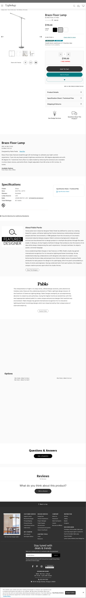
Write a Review (43, 491)
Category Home (4, 10)
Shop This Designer (32, 270)
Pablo (57, 18)
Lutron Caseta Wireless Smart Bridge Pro (74, 539)
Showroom (55, 519)
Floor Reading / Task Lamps (22, 10)
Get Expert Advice (28, 537)
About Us (54, 516)
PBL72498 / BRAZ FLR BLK (21, 378)
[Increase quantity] (68, 54)
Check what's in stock (70, 37)
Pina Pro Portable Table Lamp (71, 534)
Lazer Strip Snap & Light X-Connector (73, 532)
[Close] (83, 592)
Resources (40, 539)
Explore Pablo (43, 311)
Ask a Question (43, 456)
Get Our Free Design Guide (11, 537)
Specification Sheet (63, 192)
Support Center (28, 516)
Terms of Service (32, 561)
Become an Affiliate (57, 525)
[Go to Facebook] (33, 566)
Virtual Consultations (43, 519)
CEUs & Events (41, 525)
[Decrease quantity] (61, 54)
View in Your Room (42, 530)
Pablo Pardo (50, 18)
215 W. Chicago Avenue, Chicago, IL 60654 (43, 582)
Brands (65, 521)
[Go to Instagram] (41, 566)
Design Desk (41, 516)
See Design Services (54, 118)
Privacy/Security (28, 523)
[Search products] (74, 5)
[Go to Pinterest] (25, 64)
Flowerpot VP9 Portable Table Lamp (73, 529)
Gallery (66, 519)
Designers (66, 523)
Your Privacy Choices (29, 525)
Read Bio (22, 151)
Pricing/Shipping (28, 521)
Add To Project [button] (64, 75)
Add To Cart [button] (64, 69)
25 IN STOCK (48, 37)
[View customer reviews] (49, 566)
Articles (66, 516)
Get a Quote (27, 534)
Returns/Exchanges (28, 519)
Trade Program (41, 523)
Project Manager (42, 521)
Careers (54, 523)
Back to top (43, 504)
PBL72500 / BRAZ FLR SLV (64, 378)
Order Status (27, 528)
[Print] (36, 64)
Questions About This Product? (74, 117)
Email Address (30, 555)
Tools (39, 537)
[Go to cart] (83, 5)
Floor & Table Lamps (12, 10)
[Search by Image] (78, 6)
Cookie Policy (7, 596)
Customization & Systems (44, 528)
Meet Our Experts (56, 521)
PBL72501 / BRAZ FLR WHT (21, 380)
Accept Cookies (70, 592)
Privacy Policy (55, 559)
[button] (2, 6)
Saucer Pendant (68, 536)
